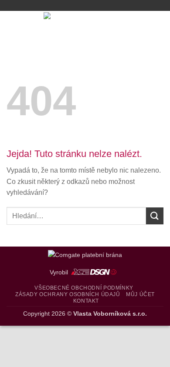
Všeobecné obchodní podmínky (83, 288)
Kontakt (86, 301)
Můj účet (140, 294)
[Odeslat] (154, 215)
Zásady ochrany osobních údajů (67, 294)
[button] (12, 26)
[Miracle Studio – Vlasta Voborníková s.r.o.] (85, 26)
